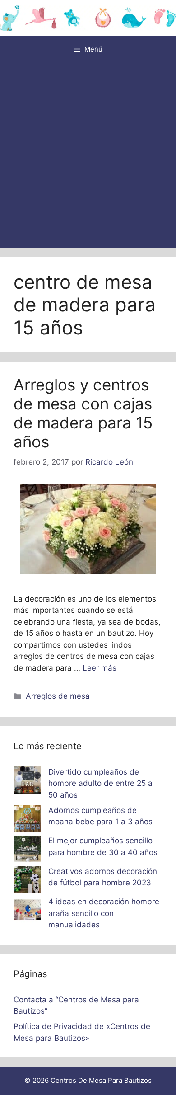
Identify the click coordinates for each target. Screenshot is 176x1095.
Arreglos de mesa (58, 695)
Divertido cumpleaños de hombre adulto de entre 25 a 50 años (100, 783)
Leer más (99, 667)
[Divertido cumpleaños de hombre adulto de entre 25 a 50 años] (27, 781)
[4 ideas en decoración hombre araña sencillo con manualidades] (27, 911)
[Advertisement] (88, 155)
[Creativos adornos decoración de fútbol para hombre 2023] (27, 881)
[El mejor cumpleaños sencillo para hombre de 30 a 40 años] (27, 850)
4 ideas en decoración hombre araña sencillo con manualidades (103, 913)
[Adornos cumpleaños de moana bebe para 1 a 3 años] (27, 820)
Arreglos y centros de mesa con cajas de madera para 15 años (83, 413)
